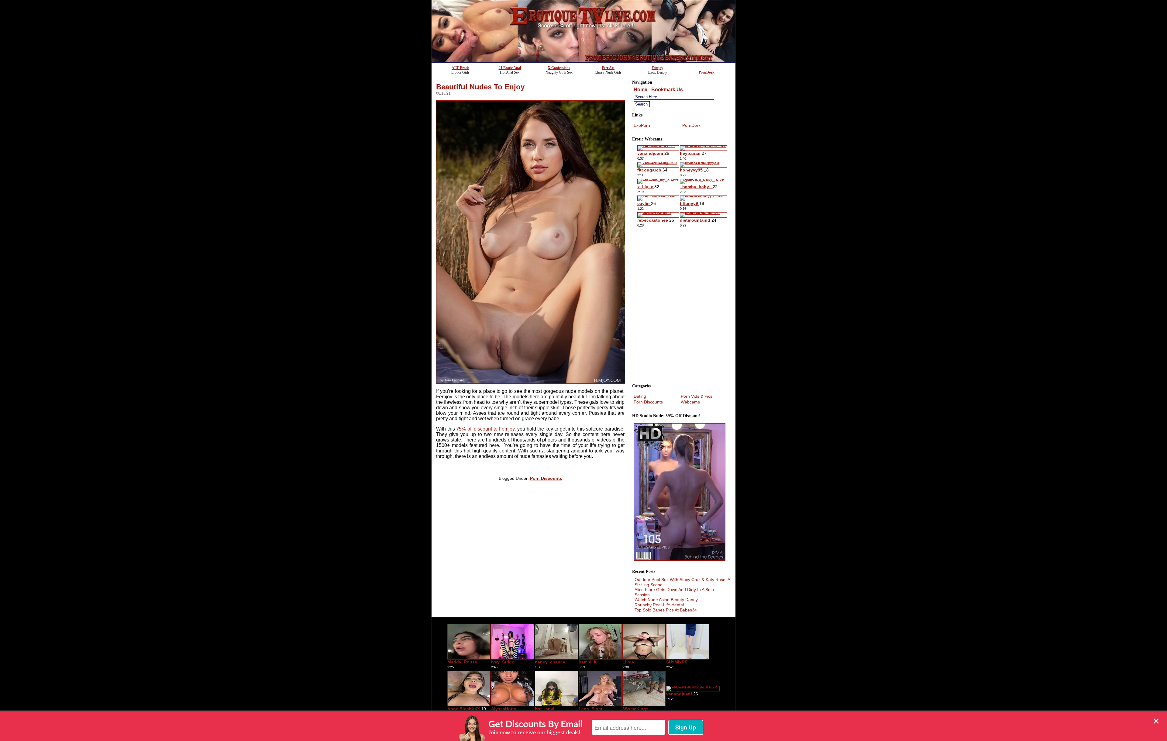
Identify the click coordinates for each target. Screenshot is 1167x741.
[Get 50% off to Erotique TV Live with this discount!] (583, 60)
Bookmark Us (667, 89)
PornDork (706, 72)
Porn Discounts (546, 478)
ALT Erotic (460, 68)
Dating (640, 396)
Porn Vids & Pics (696, 396)
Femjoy (657, 68)
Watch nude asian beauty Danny (666, 599)
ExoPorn (642, 125)
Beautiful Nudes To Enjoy (480, 87)
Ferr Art (608, 68)
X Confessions (559, 68)
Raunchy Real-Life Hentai (659, 604)
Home (640, 89)
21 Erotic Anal (510, 68)
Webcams (690, 402)
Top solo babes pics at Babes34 (666, 610)
